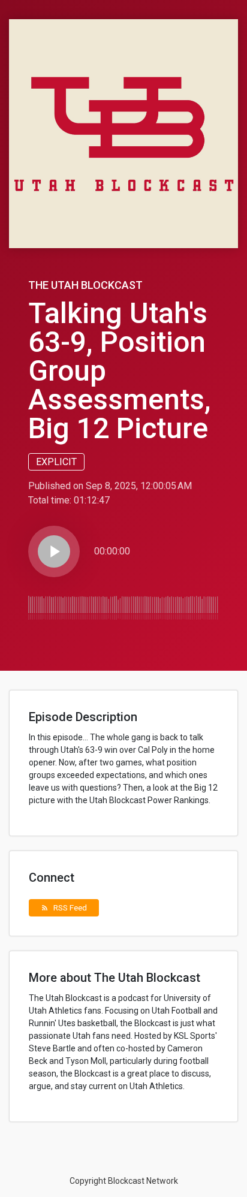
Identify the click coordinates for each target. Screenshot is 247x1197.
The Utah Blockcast (85, 285)
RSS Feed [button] (64, 907)
